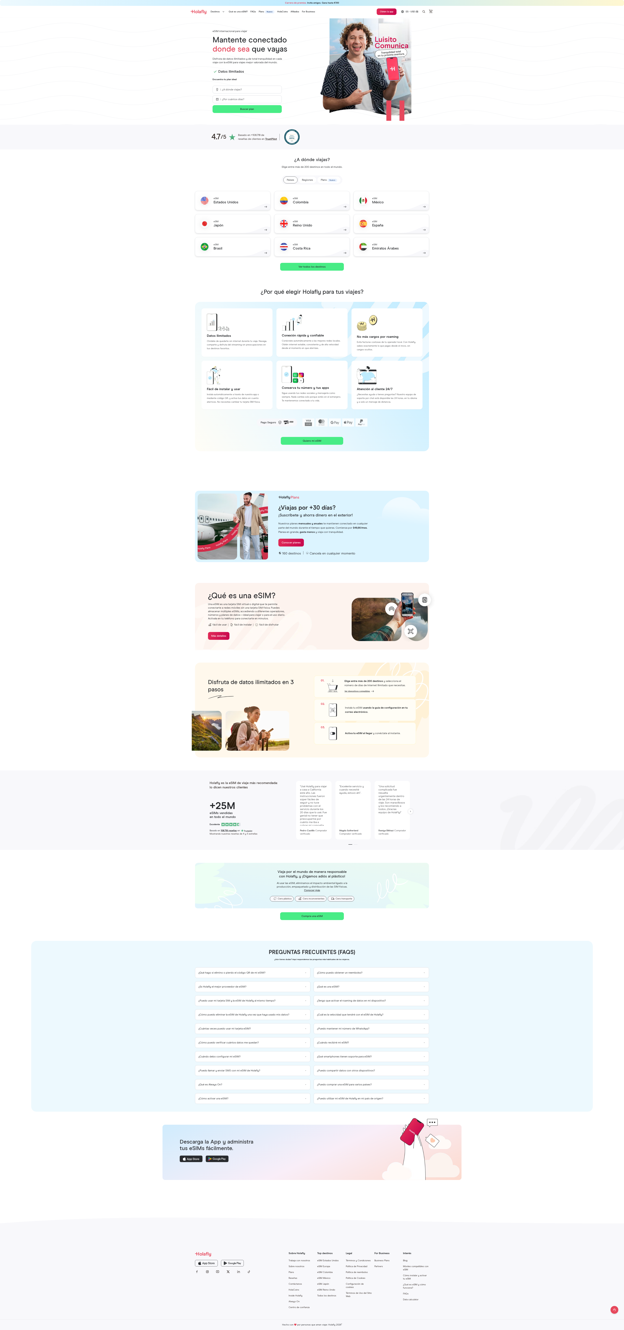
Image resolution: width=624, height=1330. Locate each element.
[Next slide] (410, 811)
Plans (291, 1272)
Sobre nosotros (296, 1266)
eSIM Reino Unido (326, 1290)
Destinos (215, 12)
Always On (294, 1301)
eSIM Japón (323, 1284)
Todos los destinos (326, 1296)
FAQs (406, 1294)
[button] (424, 12)
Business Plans (382, 1260)
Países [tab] (290, 180)
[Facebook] (197, 1272)
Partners (378, 1266)
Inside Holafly (295, 1296)
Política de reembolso (357, 1272)
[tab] (329, 180)
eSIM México (323, 1278)
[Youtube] (218, 1272)
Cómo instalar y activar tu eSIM (415, 1277)
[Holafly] (223, 1254)
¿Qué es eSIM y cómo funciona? (414, 1286)
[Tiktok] (249, 1272)
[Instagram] (207, 1272)
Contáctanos (295, 1284)
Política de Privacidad (356, 1266)
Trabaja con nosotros (299, 1260)
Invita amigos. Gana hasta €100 (312, 3)
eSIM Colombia (325, 1272)
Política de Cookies (355, 1278)
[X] (228, 1272)
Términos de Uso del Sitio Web (359, 1294)
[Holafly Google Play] (232, 1263)
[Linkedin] (238, 1272)
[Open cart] (431, 11)
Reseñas (293, 1278)
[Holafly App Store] (206, 1263)
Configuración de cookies (355, 1285)
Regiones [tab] (307, 180)
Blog (405, 1260)
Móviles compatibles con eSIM (416, 1268)
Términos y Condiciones (358, 1260)
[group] (252, 972)
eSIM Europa (323, 1266)
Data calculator (410, 1299)
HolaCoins (294, 1290)
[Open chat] (614, 1310)
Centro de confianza (299, 1307)
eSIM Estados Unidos (328, 1260)
